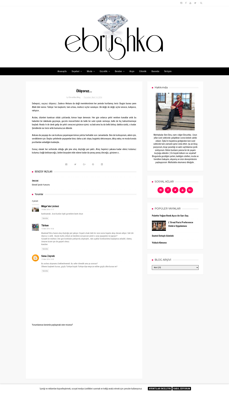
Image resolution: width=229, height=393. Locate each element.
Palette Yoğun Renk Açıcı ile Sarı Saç (170, 215)
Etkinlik (143, 71)
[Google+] (189, 190)
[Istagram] (160, 190)
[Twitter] (175, 190)
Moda (89, 71)
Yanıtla (45, 218)
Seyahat (76, 71)
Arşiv (131, 71)
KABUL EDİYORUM (181, 388)
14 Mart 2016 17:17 (47, 210)
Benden (118, 71)
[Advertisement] (84, 350)
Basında (155, 71)
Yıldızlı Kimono (159, 242)
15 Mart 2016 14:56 (47, 229)
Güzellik (103, 71)
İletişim (168, 71)
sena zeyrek (48, 256)
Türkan (45, 225)
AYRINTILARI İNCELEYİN (160, 388)
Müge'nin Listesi (50, 206)
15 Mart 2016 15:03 (47, 259)
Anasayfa (62, 71)
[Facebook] (168, 190)
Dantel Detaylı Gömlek (163, 235)
